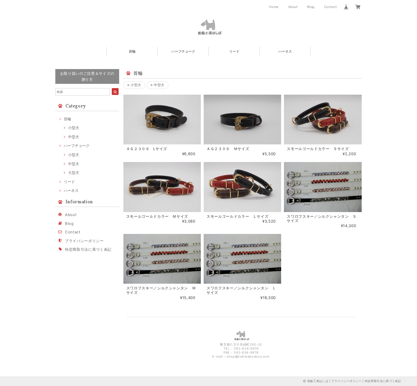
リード (234, 51)
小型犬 (73, 127)
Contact (330, 7)
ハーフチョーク (183, 51)
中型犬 (73, 136)
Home (274, 7)
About (293, 7)
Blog (311, 7)
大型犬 (73, 172)
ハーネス (285, 51)
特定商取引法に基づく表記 (88, 249)
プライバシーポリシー (84, 240)
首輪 (132, 51)
